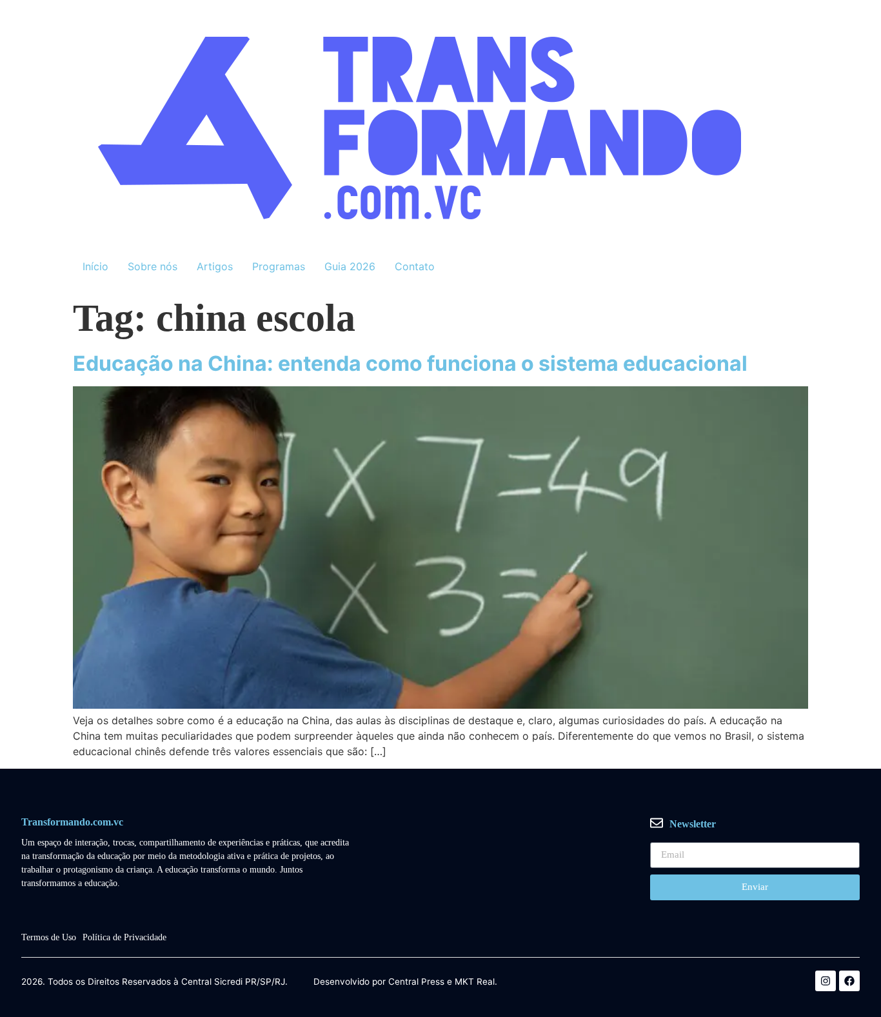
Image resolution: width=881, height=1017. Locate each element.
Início (95, 266)
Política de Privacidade (124, 937)
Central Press (416, 982)
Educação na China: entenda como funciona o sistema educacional (410, 363)
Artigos (215, 266)
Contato (415, 266)
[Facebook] (849, 981)
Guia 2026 (349, 266)
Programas (278, 266)
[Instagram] (825, 981)
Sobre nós (152, 266)
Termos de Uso (48, 937)
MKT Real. (476, 982)
